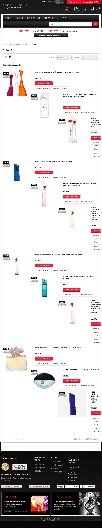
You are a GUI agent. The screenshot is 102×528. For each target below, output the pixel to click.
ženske (8, 18)
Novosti (72, 481)
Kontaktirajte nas (41, 464)
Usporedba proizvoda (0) (12, 65)
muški (19, 18)
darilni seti (33, 18)
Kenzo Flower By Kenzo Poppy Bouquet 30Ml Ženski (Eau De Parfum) (96, 307)
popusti (64, 18)
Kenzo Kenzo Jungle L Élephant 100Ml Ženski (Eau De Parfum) (58, 347)
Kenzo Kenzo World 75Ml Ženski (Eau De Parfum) (81, 370)
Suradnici (55, 468)
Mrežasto (6, 57)
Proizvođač (21, 44)
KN (62, 2)
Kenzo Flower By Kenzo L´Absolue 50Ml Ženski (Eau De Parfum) (95, 214)
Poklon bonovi (57, 465)
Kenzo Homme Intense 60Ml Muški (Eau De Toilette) (54, 161)
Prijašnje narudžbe (73, 473)
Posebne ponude (58, 472)
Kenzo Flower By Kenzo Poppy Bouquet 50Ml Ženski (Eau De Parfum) (80, 184)
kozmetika (49, 18)
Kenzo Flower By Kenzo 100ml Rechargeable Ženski (96, 122)
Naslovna (7, 44)
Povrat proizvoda (41, 468)
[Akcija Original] (17, 84)
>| (26, 439)
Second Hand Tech (55, 519)
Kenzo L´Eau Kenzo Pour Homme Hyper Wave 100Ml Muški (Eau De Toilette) (79, 95)
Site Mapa (38, 471)
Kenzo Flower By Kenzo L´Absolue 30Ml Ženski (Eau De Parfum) (58, 254)
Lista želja (73, 477)
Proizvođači (56, 462)
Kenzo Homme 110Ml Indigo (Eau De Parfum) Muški (95, 397)
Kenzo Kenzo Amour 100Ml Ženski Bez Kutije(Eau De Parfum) (57, 72)
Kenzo (34, 44)
